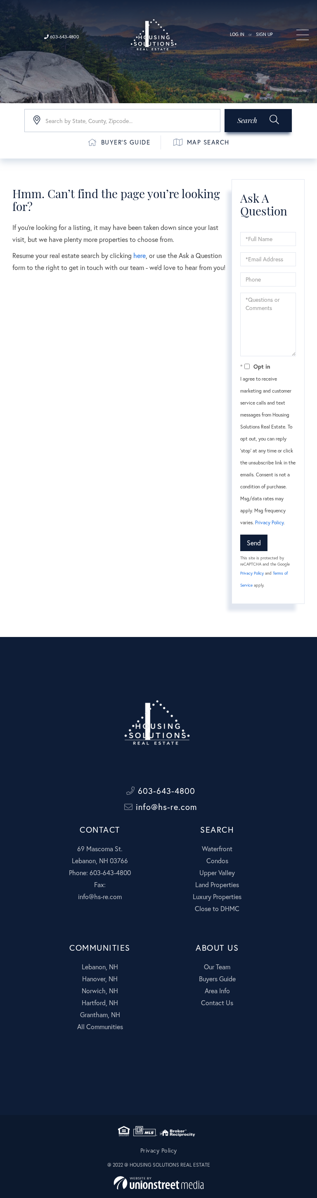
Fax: (100, 884)
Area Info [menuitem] (217, 990)
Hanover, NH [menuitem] (100, 978)
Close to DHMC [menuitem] (217, 908)
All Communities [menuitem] (100, 1026)
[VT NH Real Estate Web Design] (159, 1183)
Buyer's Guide (126, 142)
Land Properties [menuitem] (217, 884)
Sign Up (264, 34)
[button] (258, 120)
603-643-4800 (64, 37)
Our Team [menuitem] (217, 966)
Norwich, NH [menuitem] (100, 990)
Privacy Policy (269, 522)
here (139, 255)
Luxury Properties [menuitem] (217, 896)
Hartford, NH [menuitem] (100, 1002)
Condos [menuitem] (217, 860)
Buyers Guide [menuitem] (217, 978)
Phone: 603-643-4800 (100, 872)
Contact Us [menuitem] (217, 1002)
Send (254, 542)
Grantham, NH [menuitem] (100, 1014)
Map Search (208, 142)
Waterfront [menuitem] (217, 848)
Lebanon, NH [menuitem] (100, 966)
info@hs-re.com (165, 806)
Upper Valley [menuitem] (217, 872)
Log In (237, 34)
